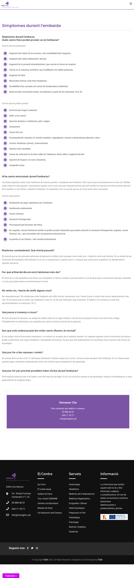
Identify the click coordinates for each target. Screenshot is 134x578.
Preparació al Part (77, 513)
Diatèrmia (73, 531)
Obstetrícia (74, 489)
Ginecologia (74, 484)
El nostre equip (44, 489)
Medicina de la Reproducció (81, 494)
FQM (45, 559)
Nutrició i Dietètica (77, 527)
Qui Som (42, 484)
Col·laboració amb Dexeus (50, 513)
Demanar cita (68, 402)
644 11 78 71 (18, 508)
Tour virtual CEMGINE (47, 498)
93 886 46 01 (18, 502)
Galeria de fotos (45, 494)
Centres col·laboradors (48, 503)
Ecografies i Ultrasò (78, 503)
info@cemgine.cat (21, 515)
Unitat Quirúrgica (77, 508)
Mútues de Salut (45, 508)
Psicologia (74, 522)
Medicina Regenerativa (79, 498)
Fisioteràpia (74, 517)
